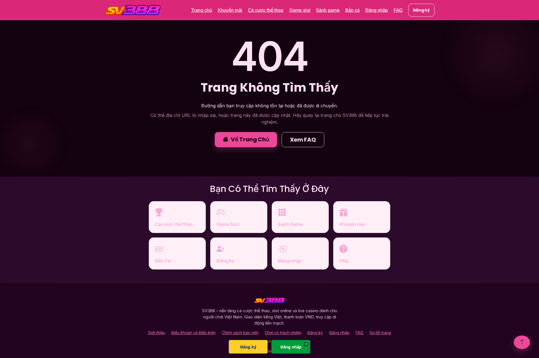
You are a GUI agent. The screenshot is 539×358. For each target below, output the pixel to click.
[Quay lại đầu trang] (522, 342)
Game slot (299, 10)
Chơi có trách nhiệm (283, 332)
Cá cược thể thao (266, 10)
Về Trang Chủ (250, 139)
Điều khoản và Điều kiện (193, 332)
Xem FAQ (303, 140)
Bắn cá (352, 10)
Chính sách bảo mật (240, 332)
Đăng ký (421, 10)
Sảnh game (328, 10)
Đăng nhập (376, 10)
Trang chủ (201, 10)
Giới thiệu (156, 332)
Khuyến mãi (230, 10)
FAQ (398, 10)
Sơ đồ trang (380, 332)
